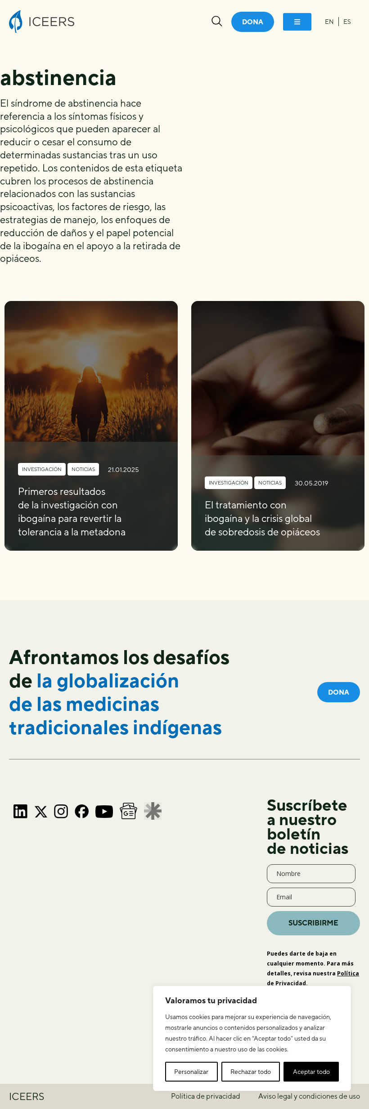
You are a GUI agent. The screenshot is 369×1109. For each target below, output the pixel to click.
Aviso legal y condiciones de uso (309, 1096)
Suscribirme (313, 923)
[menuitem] (329, 21)
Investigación (42, 469)
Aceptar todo (311, 1071)
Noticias (83, 469)
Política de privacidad (205, 1096)
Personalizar (191, 1071)
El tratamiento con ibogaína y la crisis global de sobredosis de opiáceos (262, 518)
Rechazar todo (250, 1071)
